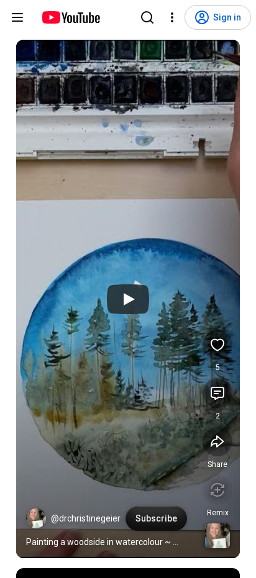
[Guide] (17, 17)
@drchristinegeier (86, 518)
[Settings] (172, 17)
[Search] (147, 17)
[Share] (217, 441)
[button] (36, 518)
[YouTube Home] (70, 17)
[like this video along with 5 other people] (217, 344)
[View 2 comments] (217, 393)
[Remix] (217, 490)
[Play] (128, 299)
